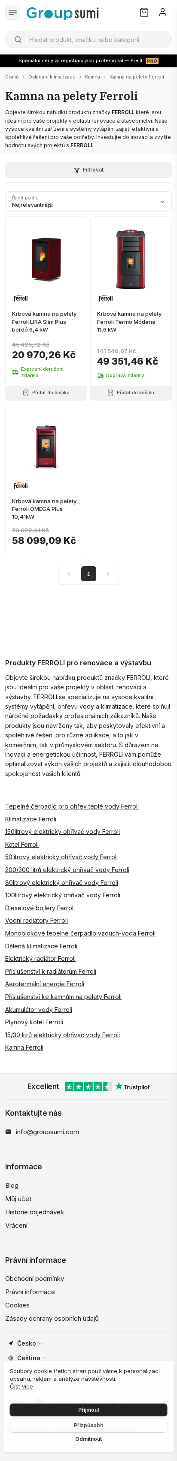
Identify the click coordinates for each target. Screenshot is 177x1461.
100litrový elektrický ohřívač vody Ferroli (62, 895)
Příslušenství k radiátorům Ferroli (50, 971)
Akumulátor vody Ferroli (38, 1009)
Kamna (92, 77)
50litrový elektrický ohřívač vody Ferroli (61, 856)
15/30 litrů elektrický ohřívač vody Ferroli (62, 1034)
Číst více (21, 1386)
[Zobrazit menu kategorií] (12, 12)
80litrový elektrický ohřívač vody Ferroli (61, 882)
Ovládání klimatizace (52, 77)
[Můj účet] (162, 12)
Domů (12, 77)
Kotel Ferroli (22, 844)
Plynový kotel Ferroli (34, 1022)
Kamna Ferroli (24, 1047)
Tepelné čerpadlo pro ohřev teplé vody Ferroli (72, 806)
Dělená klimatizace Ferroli (41, 946)
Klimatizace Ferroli (30, 819)
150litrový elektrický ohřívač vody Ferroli (62, 831)
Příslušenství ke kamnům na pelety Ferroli (63, 996)
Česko (26, 1343)
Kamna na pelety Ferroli (137, 77)
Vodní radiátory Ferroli (36, 920)
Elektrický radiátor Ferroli (40, 958)
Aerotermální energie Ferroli (44, 983)
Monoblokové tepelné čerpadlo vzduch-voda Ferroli (80, 933)
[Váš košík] (144, 12)
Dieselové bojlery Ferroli (40, 908)
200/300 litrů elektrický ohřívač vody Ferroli (67, 869)
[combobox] (88, 39)
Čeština (28, 1357)
